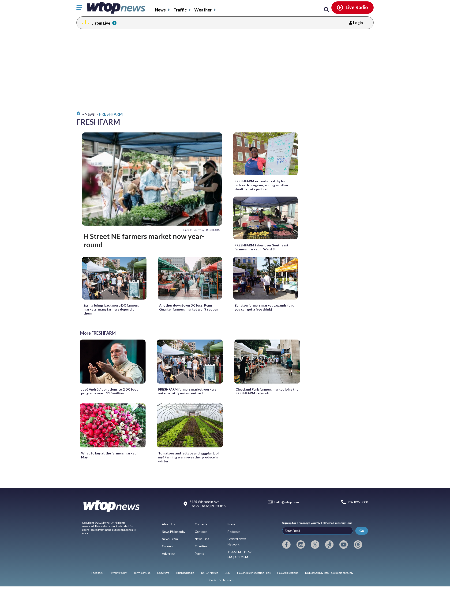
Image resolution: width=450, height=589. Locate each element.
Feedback (97, 572)
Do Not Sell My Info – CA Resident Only (329, 572)
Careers (167, 546)
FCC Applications (287, 572)
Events (199, 554)
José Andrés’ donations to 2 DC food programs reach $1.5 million (110, 391)
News (160, 9)
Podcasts (234, 532)
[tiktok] (329, 544)
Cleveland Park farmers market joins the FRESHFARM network (267, 391)
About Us (168, 524)
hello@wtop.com (286, 502)
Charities (201, 546)
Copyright (163, 572)
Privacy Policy (118, 572)
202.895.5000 (358, 502)
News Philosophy (173, 532)
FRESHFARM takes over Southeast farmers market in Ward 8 (262, 247)
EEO (227, 572)
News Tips (202, 539)
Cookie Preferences (222, 580)
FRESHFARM (111, 114)
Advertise (168, 554)
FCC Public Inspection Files (254, 572)
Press (231, 524)
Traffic (180, 9)
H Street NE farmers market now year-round (144, 240)
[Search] (326, 10)
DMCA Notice (209, 572)
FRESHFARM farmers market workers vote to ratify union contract (187, 391)
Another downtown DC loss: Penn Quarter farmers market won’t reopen (188, 307)
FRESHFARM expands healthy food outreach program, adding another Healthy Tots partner (262, 185)
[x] (315, 544)
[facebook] (286, 544)
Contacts (201, 532)
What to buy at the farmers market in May (110, 455)
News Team (170, 539)
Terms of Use (142, 572)
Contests (201, 524)
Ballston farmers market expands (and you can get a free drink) (264, 307)
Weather (203, 9)
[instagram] (300, 544)
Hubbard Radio (185, 572)
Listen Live (100, 23)
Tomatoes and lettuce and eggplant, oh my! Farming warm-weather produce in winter (189, 457)
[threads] (358, 544)
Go (361, 531)
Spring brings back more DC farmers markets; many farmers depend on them (111, 309)
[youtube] (343, 544)
